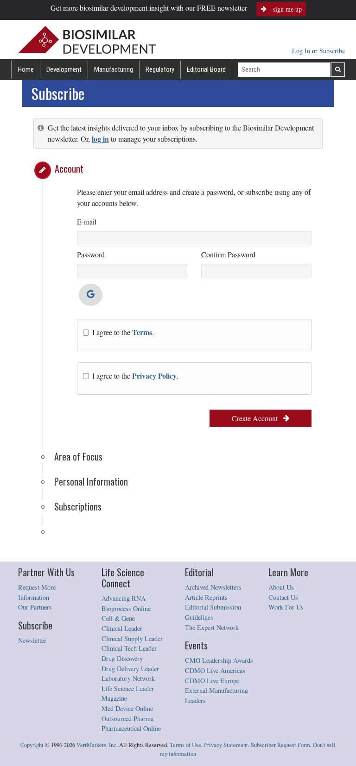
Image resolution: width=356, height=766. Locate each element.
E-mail (86, 221)
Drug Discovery (122, 658)
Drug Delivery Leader (130, 668)
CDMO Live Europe (212, 680)
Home (26, 69)
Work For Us (286, 607)
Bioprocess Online (126, 608)
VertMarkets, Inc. (97, 745)
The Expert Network (212, 627)
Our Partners (35, 607)
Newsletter (32, 640)
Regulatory (160, 69)
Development (64, 69)
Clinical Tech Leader (129, 648)
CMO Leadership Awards (219, 660)
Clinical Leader (122, 628)
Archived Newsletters (213, 587)
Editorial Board (206, 69)
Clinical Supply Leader (132, 638)
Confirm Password (228, 254)
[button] (42, 170)
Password (91, 254)
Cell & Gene (118, 618)
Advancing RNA (124, 598)
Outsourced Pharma (127, 718)
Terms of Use (185, 745)
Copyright (32, 745)
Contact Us (283, 597)
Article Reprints (206, 597)
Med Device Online (127, 708)
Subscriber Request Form (280, 745)
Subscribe (332, 50)
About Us (281, 587)
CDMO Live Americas (215, 670)
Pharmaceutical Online (131, 728)
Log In (302, 50)
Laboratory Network (128, 678)
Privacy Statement (226, 745)
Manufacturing (113, 69)
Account (69, 168)
